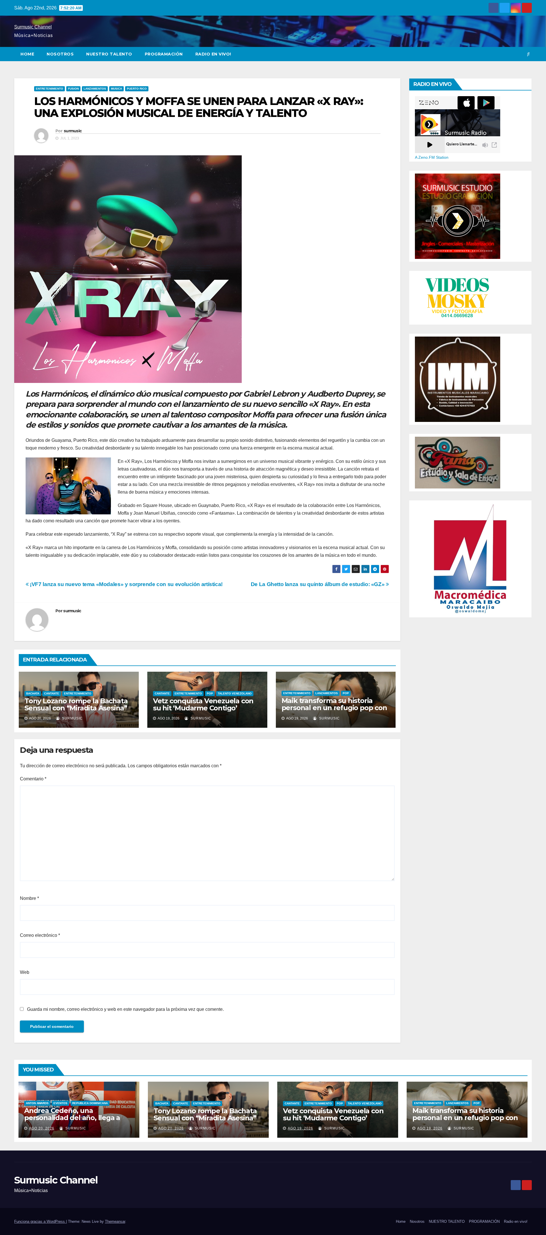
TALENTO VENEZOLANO (235, 693)
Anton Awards (37, 1103)
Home (27, 54)
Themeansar (115, 1221)
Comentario (33, 778)
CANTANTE (51, 693)
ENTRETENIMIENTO (49, 88)
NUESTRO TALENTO (109, 54)
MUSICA (116, 88)
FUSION (73, 88)
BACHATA (32, 693)
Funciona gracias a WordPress (40, 1221)
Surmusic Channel (33, 26)
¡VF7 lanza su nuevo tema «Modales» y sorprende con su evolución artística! (126, 584)
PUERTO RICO (137, 88)
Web (24, 972)
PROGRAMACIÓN (164, 54)
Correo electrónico (40, 935)
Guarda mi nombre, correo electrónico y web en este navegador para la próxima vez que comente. (125, 1009)
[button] (528, 53)
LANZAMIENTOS (95, 88)
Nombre (29, 898)
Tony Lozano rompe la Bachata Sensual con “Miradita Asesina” (75, 704)
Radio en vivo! (213, 54)
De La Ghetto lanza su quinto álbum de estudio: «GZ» (318, 584)
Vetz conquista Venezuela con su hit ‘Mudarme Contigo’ (203, 704)
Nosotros (60, 54)
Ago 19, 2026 (300, 1128)
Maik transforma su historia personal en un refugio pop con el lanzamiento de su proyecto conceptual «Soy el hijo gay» (334, 711)
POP (210, 693)
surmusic (73, 130)
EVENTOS (60, 1103)
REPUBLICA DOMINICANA (90, 1103)
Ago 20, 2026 (41, 1128)
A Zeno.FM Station (431, 157)
